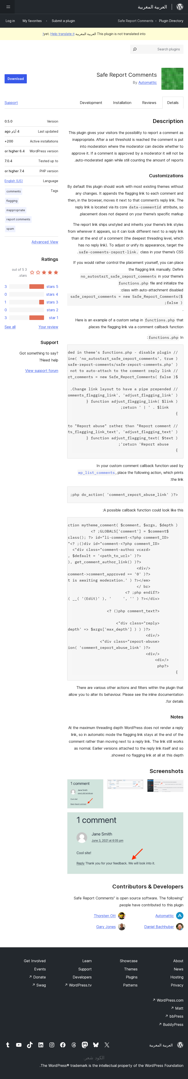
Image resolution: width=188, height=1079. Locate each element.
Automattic (147, 82)
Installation (122, 102)
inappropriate (15, 210)
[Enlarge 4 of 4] (177, 818)
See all (10, 327)
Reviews (149, 102)
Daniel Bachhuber (159, 926)
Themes (131, 969)
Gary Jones (106, 926)
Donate (37, 977)
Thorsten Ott (105, 915)
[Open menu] (7, 7)
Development (91, 102)
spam (10, 228)
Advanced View (45, 242)
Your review (48, 327)
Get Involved (35, 961)
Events (40, 969)
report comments (18, 219)
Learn (87, 961)
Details (173, 102)
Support (11, 102)
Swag (39, 985)
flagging (11, 200)
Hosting (176, 977)
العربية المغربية (161, 1045)
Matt (177, 1008)
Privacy (177, 985)
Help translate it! (59, 34)
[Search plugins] (134, 49)
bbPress (174, 1016)
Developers (82, 977)
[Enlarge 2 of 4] (137, 785)
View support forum (41, 370)
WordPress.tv (78, 985)
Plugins (132, 977)
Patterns (130, 985)
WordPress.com (167, 1000)
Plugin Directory (171, 21)
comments (13, 191)
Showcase (129, 961)
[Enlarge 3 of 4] (97, 785)
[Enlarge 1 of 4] (177, 785)
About (178, 961)
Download (16, 79)
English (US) (14, 181)
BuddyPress (170, 1024)
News (178, 969)
